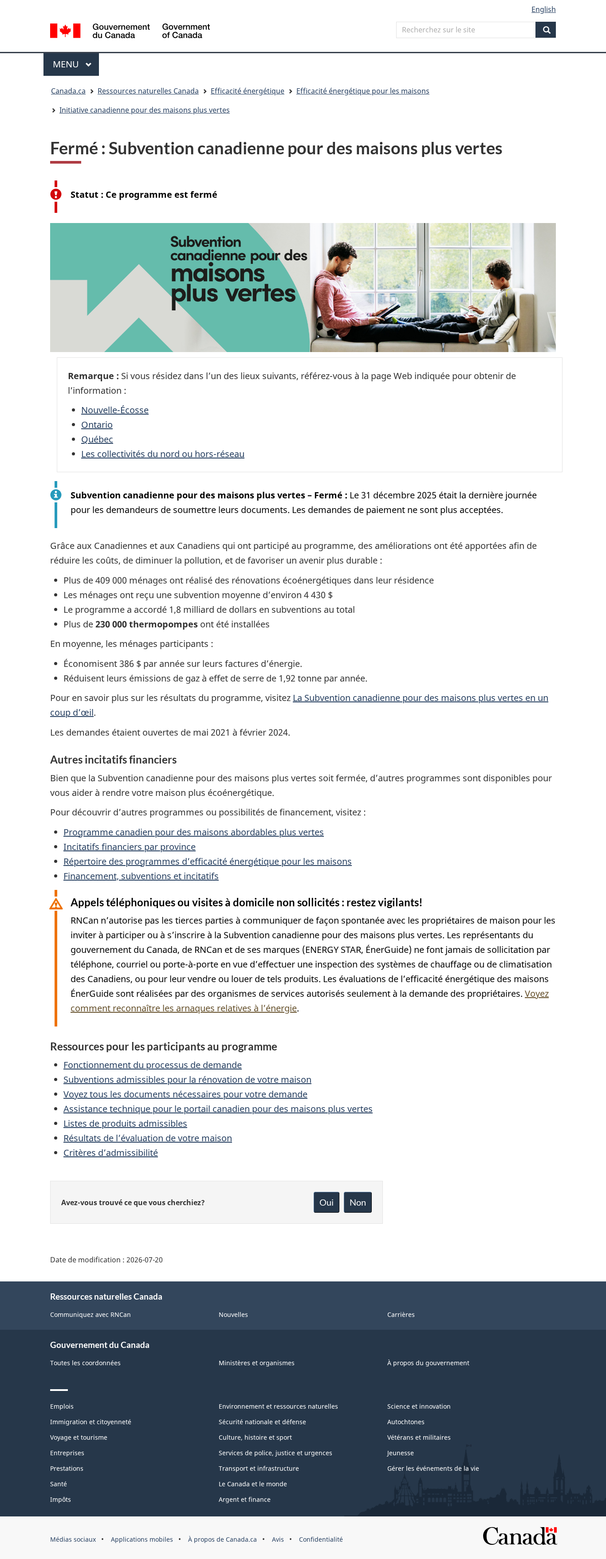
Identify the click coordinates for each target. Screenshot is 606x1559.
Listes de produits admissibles (125, 1123)
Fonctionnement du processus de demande (152, 1065)
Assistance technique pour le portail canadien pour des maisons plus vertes (218, 1109)
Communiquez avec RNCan (90, 1314)
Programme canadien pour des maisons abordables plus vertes (193, 832)
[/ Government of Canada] (130, 32)
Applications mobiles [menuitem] (142, 1539)
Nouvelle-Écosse (115, 410)
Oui (326, 1202)
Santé (58, 1484)
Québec (97, 439)
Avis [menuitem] (278, 1539)
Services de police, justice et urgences (275, 1453)
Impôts (60, 1499)
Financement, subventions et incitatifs (141, 876)
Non (358, 1202)
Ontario (97, 425)
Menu (76, 64)
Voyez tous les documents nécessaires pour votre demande (185, 1094)
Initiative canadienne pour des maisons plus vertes (144, 110)
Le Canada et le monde (253, 1484)
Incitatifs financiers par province (129, 847)
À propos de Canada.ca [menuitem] (222, 1539)
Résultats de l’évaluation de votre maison (147, 1138)
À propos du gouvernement (428, 1363)
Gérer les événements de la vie (433, 1468)
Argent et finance (245, 1499)
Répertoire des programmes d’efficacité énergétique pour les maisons (207, 861)
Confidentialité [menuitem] (321, 1539)
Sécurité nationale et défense (262, 1422)
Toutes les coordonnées (85, 1363)
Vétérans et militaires (419, 1437)
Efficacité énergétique (247, 91)
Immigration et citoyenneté (90, 1422)
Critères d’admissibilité (110, 1153)
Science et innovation (419, 1406)
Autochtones (406, 1422)
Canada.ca (68, 91)
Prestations (66, 1468)
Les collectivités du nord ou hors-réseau (162, 454)
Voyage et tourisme (78, 1437)
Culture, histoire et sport (255, 1437)
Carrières (401, 1314)
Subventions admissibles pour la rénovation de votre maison (187, 1079)
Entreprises (67, 1453)
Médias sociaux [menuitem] (73, 1539)
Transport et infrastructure (259, 1468)
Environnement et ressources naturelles (278, 1406)
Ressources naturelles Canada (148, 91)
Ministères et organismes (257, 1363)
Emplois (62, 1406)
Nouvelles (233, 1314)
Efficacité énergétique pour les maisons (362, 91)
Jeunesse (400, 1453)
